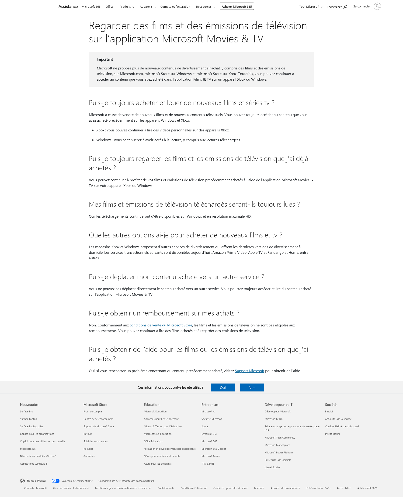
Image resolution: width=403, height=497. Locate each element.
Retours (87, 433)
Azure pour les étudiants (158, 463)
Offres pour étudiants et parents (162, 456)
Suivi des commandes (95, 441)
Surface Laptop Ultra (31, 426)
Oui (223, 387)
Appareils (146, 6)
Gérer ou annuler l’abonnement (71, 488)
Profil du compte (92, 411)
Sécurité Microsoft (212, 419)
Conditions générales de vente (230, 488)
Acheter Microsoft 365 (237, 6)
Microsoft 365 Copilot (214, 448)
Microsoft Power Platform (279, 452)
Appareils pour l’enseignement (161, 419)
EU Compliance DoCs (318, 488)
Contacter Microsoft (35, 488)
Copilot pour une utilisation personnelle (42, 441)
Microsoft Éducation (155, 411)
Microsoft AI (208, 411)
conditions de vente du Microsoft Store (161, 324)
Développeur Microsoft (278, 411)
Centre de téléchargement (98, 419)
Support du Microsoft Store (98, 426)
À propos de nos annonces (285, 488)
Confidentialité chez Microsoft (342, 426)
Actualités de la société (338, 419)
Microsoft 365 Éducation (157, 433)
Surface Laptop (28, 419)
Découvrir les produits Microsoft (38, 456)
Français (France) (36, 480)
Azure (205, 426)
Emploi (329, 411)
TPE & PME (208, 463)
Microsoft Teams (211, 456)
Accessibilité (344, 488)
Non (252, 387)
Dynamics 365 (209, 433)
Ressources (204, 6)
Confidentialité (166, 488)
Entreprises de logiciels (278, 460)
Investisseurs (332, 433)
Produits (125, 6)
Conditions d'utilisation (194, 488)
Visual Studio (272, 467)
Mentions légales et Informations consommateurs (123, 488)
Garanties (89, 456)
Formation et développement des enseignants (170, 448)
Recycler (88, 448)
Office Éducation (153, 441)
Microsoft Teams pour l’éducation (163, 426)
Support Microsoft (249, 370)
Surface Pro (26, 411)
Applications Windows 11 (34, 463)
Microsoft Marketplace (277, 445)
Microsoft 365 (91, 6)
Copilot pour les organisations (37, 433)
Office (110, 6)
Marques (259, 488)
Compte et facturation (175, 6)
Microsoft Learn (273, 419)
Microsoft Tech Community (280, 437)
